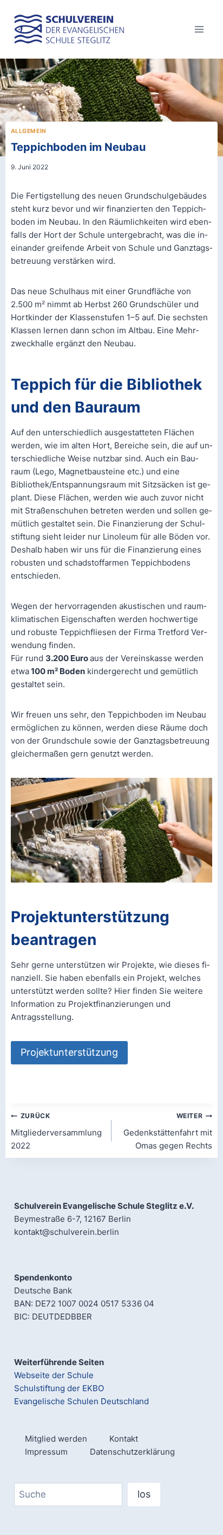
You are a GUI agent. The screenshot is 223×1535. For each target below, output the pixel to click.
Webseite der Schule (54, 1375)
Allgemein (29, 131)
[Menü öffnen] (199, 29)
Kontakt (123, 1438)
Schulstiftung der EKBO (59, 1388)
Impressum (46, 1452)
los (143, 1494)
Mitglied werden (56, 1438)
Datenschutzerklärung (132, 1452)
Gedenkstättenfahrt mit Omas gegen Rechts (167, 1131)
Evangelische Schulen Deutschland (81, 1401)
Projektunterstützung (69, 1052)
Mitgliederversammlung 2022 (56, 1131)
